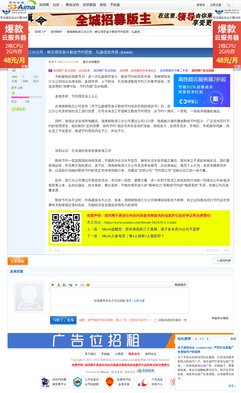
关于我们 (90, 354)
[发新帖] (18, 261)
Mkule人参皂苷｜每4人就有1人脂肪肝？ (133, 236)
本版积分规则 (220, 318)
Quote (76, 284)
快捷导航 (228, 5)
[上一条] (196, 339)
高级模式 (180, 284)
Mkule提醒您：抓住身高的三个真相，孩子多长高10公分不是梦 (151, 229)
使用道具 (212, 250)
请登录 (201, 5)
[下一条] (207, 339)
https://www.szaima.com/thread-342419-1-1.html (140, 222)
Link (70, 284)
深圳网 (44, 5)
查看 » (232, 386)
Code (82, 284)
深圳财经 (56, 31)
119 (35, 77)
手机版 (115, 5)
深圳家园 (89, 5)
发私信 (20, 109)
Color (58, 284)
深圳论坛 (150, 354)
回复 (57, 250)
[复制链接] (126, 52)
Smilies (88, 284)
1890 (14, 77)
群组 (103, 5)
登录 (129, 300)
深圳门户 (40, 31)
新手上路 (17, 87)
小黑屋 (119, 354)
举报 (226, 250)
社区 (56, 5)
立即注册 (215, 5)
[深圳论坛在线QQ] (145, 372)
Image (64, 284)
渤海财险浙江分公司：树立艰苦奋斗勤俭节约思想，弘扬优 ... (105, 31)
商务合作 (134, 354)
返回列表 (225, 260)
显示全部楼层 (91, 62)
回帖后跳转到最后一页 (173, 320)
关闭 (233, 339)
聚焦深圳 (72, 5)
